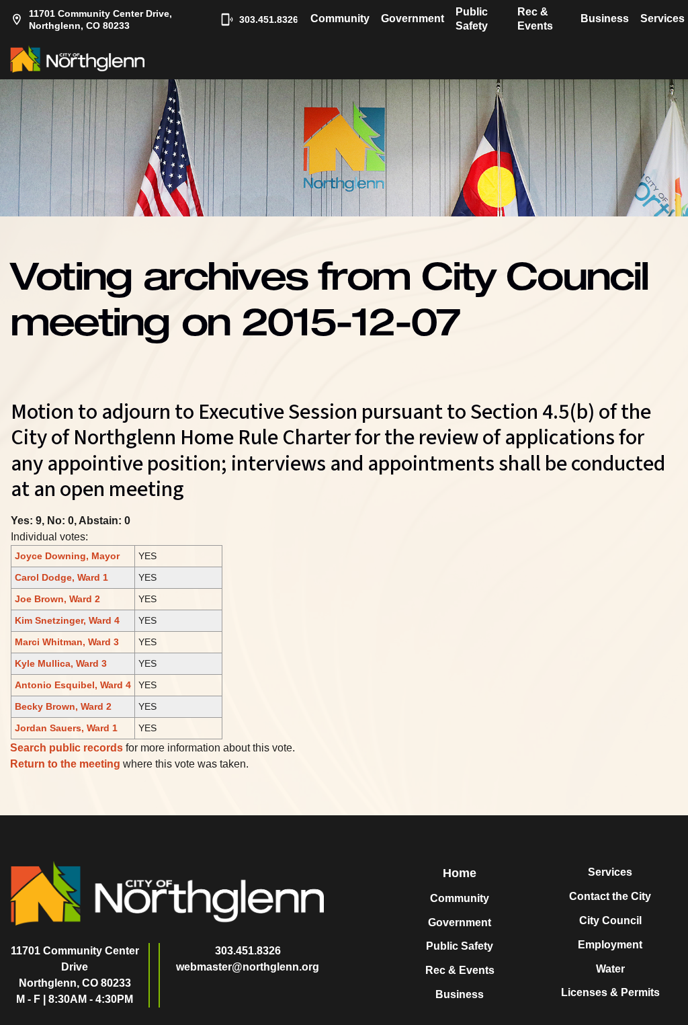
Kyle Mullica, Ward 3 (61, 663)
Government (412, 18)
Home (459, 873)
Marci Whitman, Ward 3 (67, 642)
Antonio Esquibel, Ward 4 (73, 685)
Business (604, 18)
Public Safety (472, 19)
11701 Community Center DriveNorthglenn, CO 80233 (75, 967)
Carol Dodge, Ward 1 (61, 577)
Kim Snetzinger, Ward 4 (67, 620)
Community (340, 18)
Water (610, 969)
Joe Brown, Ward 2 (57, 598)
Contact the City (610, 896)
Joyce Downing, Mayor (67, 555)
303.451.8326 (262, 19)
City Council (610, 920)
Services (662, 18)
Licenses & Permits (610, 992)
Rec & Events (535, 19)
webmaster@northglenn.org (247, 967)
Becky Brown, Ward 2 (63, 706)
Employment (610, 944)
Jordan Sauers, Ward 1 (66, 728)
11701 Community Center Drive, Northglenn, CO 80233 (100, 19)
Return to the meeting (65, 764)
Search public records (66, 747)
